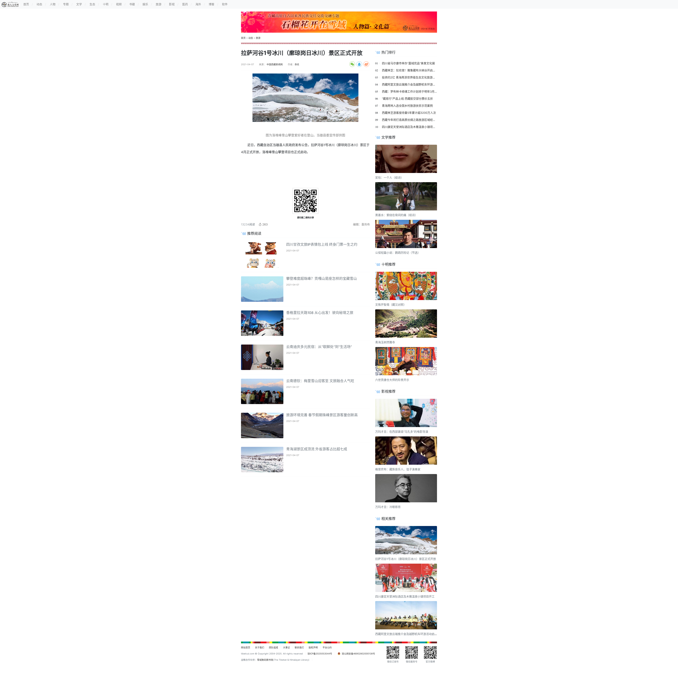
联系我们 (299, 647)
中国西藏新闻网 (274, 64)
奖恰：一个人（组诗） (389, 177)
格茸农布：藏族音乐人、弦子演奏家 (397, 469)
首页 (243, 38)
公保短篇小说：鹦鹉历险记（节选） (397, 252)
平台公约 (327, 647)
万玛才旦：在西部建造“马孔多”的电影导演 (401, 431)
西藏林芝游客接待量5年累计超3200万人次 (409, 112)
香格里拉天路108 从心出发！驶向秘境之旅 (319, 313)
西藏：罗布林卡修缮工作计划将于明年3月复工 (411, 91)
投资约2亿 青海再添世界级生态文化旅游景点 (410, 77)
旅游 (258, 38)
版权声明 (313, 647)
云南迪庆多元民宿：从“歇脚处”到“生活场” (319, 347)
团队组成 (273, 647)
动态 (250, 38)
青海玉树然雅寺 (385, 342)
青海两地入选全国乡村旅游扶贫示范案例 (407, 105)
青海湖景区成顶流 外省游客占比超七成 (316, 449)
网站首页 (245, 647)
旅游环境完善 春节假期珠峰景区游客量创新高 (322, 415)
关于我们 (259, 647)
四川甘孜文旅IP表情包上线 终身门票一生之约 (321, 244)
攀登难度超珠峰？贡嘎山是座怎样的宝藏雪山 (321, 279)
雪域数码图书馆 (265, 660)
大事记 (286, 647)
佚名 (297, 64)
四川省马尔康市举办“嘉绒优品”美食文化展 (408, 63)
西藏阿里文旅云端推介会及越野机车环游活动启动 (413, 84)
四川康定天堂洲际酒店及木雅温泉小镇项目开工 (411, 127)
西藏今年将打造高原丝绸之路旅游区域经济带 (410, 120)
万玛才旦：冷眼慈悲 (388, 507)
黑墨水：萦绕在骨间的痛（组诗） (396, 215)
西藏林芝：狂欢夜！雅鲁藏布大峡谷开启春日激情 (413, 70)
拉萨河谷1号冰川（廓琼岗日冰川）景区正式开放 (405, 559)
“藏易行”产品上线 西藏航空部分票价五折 (407, 98)
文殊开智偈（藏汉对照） (390, 304)
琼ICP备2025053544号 (320, 653)
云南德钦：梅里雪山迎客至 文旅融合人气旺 (320, 381)
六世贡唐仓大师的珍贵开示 (392, 380)
